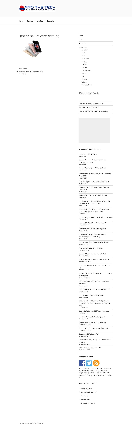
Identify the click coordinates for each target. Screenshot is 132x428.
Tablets (84, 82)
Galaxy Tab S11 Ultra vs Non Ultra (90, 348)
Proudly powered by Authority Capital (31, 423)
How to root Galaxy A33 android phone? (92, 317)
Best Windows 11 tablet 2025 (88, 107)
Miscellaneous (86, 70)
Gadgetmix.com (86, 388)
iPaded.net (84, 396)
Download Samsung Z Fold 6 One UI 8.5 (92, 168)
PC (83, 76)
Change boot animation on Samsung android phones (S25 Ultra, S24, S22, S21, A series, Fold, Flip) (94, 303)
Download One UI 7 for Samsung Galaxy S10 (93, 328)
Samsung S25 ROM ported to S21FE (91, 248)
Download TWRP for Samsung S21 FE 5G (92, 254)
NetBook (85, 73)
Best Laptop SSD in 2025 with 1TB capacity (93, 111)
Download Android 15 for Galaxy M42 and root (94, 289)
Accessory (85, 50)
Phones (84, 79)
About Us (40, 21)
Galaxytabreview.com (88, 403)
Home (21, 21)
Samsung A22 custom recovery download (93, 195)
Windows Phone (87, 85)
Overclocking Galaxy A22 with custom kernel (94, 182)
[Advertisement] (94, 130)
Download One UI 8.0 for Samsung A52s (92, 229)
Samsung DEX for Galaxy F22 (88, 334)
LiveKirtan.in (85, 399)
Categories (50, 21)
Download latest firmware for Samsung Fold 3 (94, 259)
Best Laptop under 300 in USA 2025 (91, 103)
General (84, 61)
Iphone (84, 64)
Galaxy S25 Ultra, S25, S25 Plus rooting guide (94, 311)
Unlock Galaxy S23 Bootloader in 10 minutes (93, 242)
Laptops (84, 67)
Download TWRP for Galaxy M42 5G (91, 295)
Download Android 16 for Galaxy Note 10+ (93, 223)
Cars (83, 56)
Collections (85, 59)
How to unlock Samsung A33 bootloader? (92, 322)
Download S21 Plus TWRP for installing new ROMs (95, 217)
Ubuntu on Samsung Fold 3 (88, 154)
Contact (30, 21)
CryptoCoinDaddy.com (88, 392)
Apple (83, 53)
